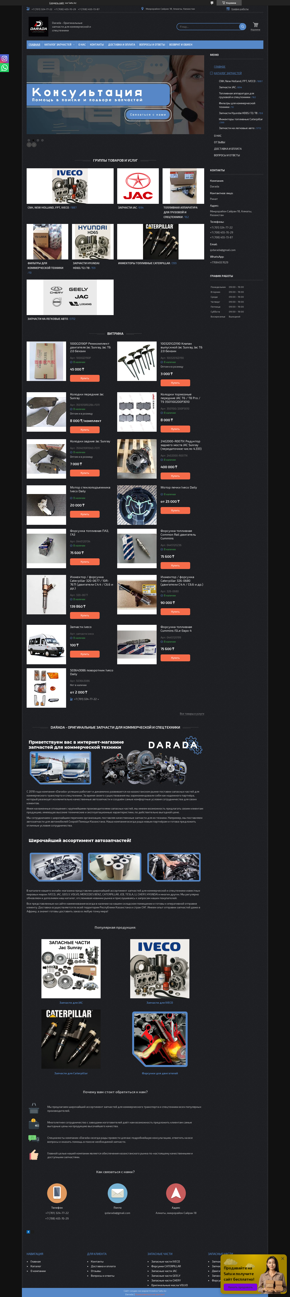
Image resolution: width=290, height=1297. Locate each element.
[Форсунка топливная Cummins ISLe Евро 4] (137, 644)
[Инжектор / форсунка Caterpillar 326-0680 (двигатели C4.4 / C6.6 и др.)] (137, 594)
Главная (34, 44)
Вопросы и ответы (152, 44)
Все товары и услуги (192, 713)
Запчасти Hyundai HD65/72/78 (238, 113)
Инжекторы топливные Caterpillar (144, 263)
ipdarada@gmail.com (223, 250)
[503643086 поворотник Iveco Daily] (46, 688)
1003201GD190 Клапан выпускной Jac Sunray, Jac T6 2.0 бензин (181, 347)
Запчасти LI (219, 1266)
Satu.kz (162, 1290)
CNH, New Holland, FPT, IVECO (48, 207)
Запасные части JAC (164, 1271)
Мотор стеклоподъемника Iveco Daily (90, 489)
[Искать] (242, 26)
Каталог (36, 1266)
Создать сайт (56, 2)
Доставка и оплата (121, 44)
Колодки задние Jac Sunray (90, 441)
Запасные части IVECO (165, 1261)
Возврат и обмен (180, 44)
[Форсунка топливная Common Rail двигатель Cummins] (137, 548)
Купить (85, 378)
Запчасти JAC (127, 207)
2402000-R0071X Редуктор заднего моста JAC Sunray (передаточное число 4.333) (181, 444)
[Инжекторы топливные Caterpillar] (160, 241)
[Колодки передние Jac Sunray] (46, 412)
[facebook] (28, 1232)
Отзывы (219, 142)
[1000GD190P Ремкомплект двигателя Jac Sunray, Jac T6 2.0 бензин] (46, 361)
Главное (219, 66)
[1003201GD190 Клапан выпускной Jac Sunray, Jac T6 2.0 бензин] (137, 361)
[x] (32, 1232)
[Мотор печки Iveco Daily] (137, 505)
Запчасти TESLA (222, 1261)
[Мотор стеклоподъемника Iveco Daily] (46, 505)
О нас (82, 44)
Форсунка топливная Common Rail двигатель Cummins (178, 534)
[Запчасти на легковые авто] (70, 297)
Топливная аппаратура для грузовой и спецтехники (180, 212)
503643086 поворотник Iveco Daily (91, 672)
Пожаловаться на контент (150, 1294)
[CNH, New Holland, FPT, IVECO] (70, 186)
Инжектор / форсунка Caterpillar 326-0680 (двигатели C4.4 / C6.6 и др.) (182, 580)
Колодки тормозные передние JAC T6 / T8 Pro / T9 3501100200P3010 (180, 397)
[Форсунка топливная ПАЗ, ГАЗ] (46, 548)
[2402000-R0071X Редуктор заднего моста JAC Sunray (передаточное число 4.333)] (137, 459)
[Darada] (38, 26)
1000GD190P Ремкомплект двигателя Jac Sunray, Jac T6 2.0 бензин (90, 347)
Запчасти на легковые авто (48, 318)
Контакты (97, 44)
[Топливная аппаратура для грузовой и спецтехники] (183, 186)
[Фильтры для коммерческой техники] (47, 241)
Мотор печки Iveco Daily (179, 487)
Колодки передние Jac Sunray (87, 396)
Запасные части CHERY (166, 1280)
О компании (38, 1271)
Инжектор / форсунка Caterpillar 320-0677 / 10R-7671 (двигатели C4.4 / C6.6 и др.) (91, 582)
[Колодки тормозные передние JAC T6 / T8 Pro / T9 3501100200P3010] (137, 412)
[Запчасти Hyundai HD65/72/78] (93, 241)
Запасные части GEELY (165, 1275)
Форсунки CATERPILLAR (166, 1266)
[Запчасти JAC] (138, 186)
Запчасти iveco (81, 627)
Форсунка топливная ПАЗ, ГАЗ (89, 532)
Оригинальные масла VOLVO (169, 1285)
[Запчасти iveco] (46, 644)
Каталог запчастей (57, 44)
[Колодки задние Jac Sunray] (46, 459)
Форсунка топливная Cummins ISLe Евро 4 (176, 628)
